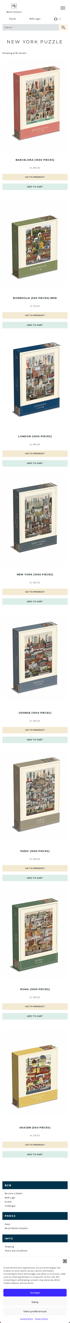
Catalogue (10, 1206)
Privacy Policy (41, 1319)
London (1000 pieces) (35, 436)
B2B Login (35, 19)
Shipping (9, 1246)
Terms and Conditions (16, 1250)
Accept (35, 1292)
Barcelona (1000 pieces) (35, 159)
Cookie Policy (26, 1319)
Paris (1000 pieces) (35, 851)
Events (8, 1201)
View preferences (35, 1311)
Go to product (35, 177)
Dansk (12, 19)
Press (7, 1224)
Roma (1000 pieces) (35, 989)
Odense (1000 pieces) (35, 712)
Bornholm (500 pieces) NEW (35, 298)
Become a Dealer (13, 1193)
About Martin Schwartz (16, 1228)
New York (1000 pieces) (35, 574)
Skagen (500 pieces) (34, 1127)
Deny (35, 1302)
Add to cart (35, 187)
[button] (65, 1261)
